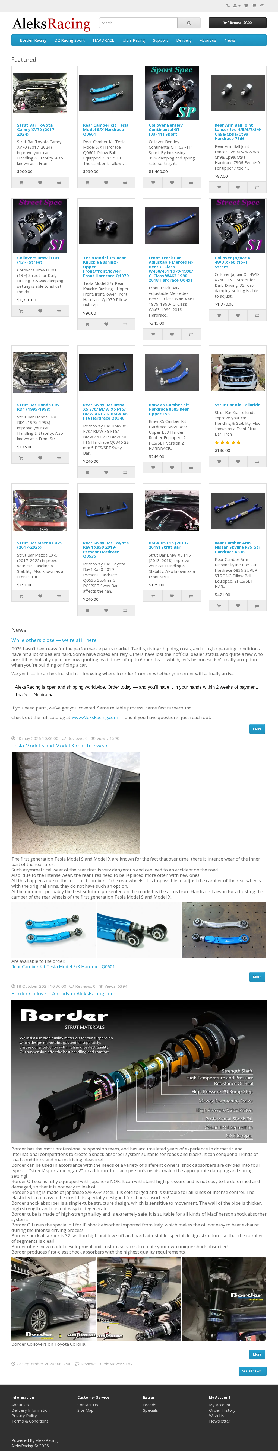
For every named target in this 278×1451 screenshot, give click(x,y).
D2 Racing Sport (70, 40)
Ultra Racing (133, 40)
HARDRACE (103, 40)
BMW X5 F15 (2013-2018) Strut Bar (168, 545)
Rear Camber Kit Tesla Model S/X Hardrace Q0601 (105, 129)
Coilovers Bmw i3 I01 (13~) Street (38, 260)
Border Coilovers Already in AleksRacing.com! (63, 993)
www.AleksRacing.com (94, 717)
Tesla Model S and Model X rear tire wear (59, 745)
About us (208, 40)
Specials (150, 1410)
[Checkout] (262, 5)
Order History (222, 1410)
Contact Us (87, 1404)
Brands (149, 1404)
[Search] (189, 22)
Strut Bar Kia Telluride (237, 404)
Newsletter (219, 1421)
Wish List (217, 1415)
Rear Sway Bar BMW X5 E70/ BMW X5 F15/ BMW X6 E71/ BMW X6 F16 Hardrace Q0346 (105, 411)
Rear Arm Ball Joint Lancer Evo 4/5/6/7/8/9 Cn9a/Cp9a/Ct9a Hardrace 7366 (238, 131)
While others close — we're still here (54, 640)
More (257, 729)
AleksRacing (47, 1440)
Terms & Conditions (30, 1421)
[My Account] (237, 5)
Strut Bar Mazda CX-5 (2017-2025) (39, 545)
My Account (219, 1404)
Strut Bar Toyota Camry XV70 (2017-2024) (36, 129)
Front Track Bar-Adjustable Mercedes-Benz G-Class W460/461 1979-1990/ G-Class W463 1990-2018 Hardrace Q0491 (171, 269)
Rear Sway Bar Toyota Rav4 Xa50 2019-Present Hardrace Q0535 (106, 549)
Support (160, 40)
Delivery (184, 40)
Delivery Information (30, 1410)
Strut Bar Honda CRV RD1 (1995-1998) (38, 407)
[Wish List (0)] (246, 5)
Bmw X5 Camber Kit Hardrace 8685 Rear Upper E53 (169, 409)
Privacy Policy (24, 1415)
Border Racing (33, 40)
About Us (20, 1404)
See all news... (252, 1371)
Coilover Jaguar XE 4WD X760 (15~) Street (233, 262)
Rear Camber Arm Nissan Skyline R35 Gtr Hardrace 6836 (237, 547)
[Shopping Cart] (254, 5)
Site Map (85, 1410)
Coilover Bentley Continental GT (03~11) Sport (166, 129)
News (230, 40)
